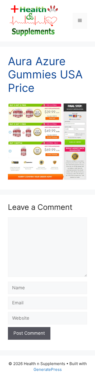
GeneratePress (48, 369)
